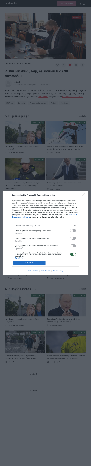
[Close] (84, 195)
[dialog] (45, 233)
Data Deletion (33, 271)
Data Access (45, 271)
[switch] (73, 230)
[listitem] (45, 225)
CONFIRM (29, 263)
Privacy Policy (58, 271)
